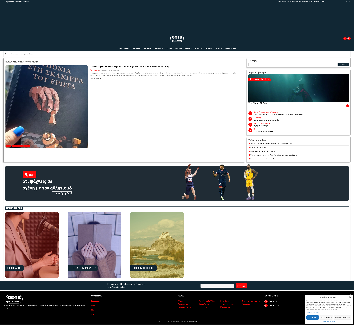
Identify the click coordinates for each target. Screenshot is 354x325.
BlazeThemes (193, 321)
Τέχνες (217, 48)
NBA (92, 310)
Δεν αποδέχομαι (326, 317)
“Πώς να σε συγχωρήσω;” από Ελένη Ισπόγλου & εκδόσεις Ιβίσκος (271, 143)
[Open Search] (349, 48)
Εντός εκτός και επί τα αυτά (263, 131)
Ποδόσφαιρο (95, 301)
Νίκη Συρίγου (94, 70)
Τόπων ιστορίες (227, 304)
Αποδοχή (313, 317)
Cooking (127, 48)
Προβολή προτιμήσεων (342, 317)
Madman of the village (163, 48)
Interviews (148, 48)
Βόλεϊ (92, 314)
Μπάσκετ (94, 305)
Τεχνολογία (204, 304)
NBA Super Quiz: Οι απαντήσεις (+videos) (263, 151)
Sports (187, 48)
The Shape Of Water (258, 103)
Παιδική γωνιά (184, 307)
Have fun (203, 307)
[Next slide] (349, 1)
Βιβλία (9, 146)
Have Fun (136, 48)
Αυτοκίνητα (183, 304)
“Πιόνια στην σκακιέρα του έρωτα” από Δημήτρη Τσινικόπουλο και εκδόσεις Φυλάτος (129, 67)
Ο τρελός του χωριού (251, 301)
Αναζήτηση (252, 61)
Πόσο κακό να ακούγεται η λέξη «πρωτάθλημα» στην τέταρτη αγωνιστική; (278, 114)
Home (7, 54)
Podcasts (178, 48)
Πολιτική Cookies (326, 321)
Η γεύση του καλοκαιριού (258, 147)
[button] (350, 297)
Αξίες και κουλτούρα (261, 126)
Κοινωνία (209, 48)
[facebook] (345, 39)
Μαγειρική (225, 307)
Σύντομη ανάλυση (264, 123)
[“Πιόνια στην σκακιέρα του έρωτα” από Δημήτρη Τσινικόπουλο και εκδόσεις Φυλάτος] (46, 77)
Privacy (333, 321)
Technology (198, 48)
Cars (120, 48)
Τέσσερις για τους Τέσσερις (268, 112)
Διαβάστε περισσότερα (96, 78)
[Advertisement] (177, 21)
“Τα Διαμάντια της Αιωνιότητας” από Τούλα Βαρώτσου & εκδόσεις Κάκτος (301, 1)
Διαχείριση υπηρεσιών (313, 312)
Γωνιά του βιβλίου (17, 146)
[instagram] (349, 39)
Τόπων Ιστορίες (230, 48)
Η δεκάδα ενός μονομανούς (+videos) (262, 159)
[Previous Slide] (346, 1)
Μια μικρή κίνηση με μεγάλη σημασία (266, 120)
